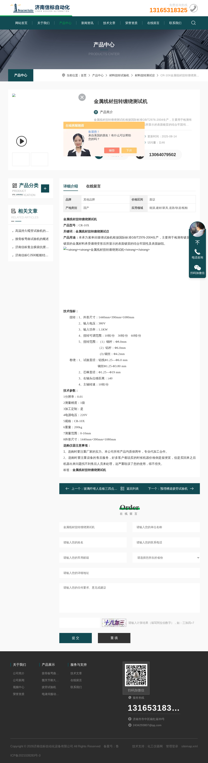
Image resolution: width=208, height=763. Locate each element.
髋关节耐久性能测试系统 (50, 680)
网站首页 (21, 23)
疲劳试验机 (49, 687)
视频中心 (18, 687)
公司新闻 (18, 680)
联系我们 (175, 23)
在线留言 (153, 23)
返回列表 (133, 488)
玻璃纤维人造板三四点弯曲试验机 (106, 488)
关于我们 (43, 23)
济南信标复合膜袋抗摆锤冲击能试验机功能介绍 (32, 247)
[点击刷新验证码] (114, 623)
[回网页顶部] (197, 243)
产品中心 (65, 23)
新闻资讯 (87, 23)
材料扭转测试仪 (145, 75)
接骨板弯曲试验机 (50, 673)
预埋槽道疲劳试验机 (174, 488)
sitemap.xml (189, 746)
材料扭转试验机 (119, 75)
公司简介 (18, 673)
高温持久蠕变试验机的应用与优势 (32, 230)
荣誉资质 (131, 23)
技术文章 (109, 23)
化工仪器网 (155, 746)
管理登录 (172, 746)
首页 (84, 75)
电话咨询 (197, 257)
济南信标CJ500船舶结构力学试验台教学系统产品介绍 (32, 255)
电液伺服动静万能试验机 (50, 694)
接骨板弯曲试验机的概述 (32, 239)
